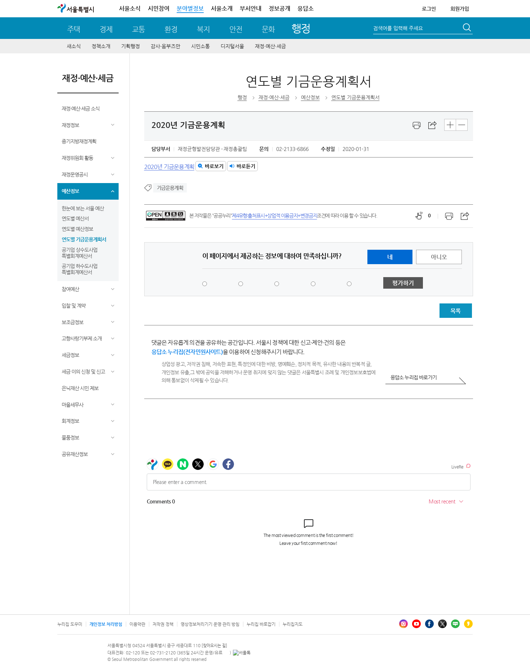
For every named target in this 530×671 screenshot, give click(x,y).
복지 (203, 29)
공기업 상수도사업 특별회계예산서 (79, 253)
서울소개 (222, 8)
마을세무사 (72, 405)
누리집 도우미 (69, 624)
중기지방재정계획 (79, 141)
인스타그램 (403, 623)
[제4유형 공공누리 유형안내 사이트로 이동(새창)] (165, 216)
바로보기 (214, 166)
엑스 (442, 623)
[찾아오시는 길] (214, 645)
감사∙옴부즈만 (165, 46)
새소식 (74, 46)
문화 (268, 29)
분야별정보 (190, 8)
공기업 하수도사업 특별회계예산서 (79, 269)
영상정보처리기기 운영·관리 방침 (210, 624)
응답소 (305, 8)
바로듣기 (246, 166)
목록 (455, 310)
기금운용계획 (170, 188)
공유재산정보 (75, 454)
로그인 (429, 9)
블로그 (455, 623)
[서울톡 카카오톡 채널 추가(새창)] (242, 653)
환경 (170, 29)
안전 (235, 29)
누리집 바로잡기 (261, 624)
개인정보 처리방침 (105, 624)
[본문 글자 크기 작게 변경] (462, 125)
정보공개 (279, 8)
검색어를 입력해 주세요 (398, 28)
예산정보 (70, 191)
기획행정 (130, 46)
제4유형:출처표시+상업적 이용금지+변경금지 (274, 215)
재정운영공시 (75, 174)
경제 (106, 29)
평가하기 (403, 283)
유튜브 (416, 623)
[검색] (468, 28)
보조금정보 (72, 322)
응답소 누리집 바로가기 (413, 377)
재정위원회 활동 (77, 158)
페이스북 (429, 623)
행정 (300, 28)
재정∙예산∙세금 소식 (81, 108)
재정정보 (70, 125)
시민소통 (200, 46)
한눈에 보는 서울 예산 (83, 208)
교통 (138, 29)
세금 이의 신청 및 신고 (83, 371)
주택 (73, 29)
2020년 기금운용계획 (169, 166)
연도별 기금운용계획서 (84, 239)
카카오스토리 (468, 623)
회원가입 (459, 9)
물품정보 (70, 437)
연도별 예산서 (75, 218)
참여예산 (70, 289)
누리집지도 (292, 624)
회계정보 (70, 421)
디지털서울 (232, 46)
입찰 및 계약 (73, 305)
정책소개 (101, 46)
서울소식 (130, 8)
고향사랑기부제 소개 (82, 338)
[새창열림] (416, 125)
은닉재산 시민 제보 (80, 388)
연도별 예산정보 (77, 229)
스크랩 (432, 125)
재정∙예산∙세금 (270, 46)
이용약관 (137, 624)
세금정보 (70, 355)
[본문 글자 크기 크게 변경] (450, 125)
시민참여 (158, 8)
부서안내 (250, 8)
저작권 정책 (163, 624)
